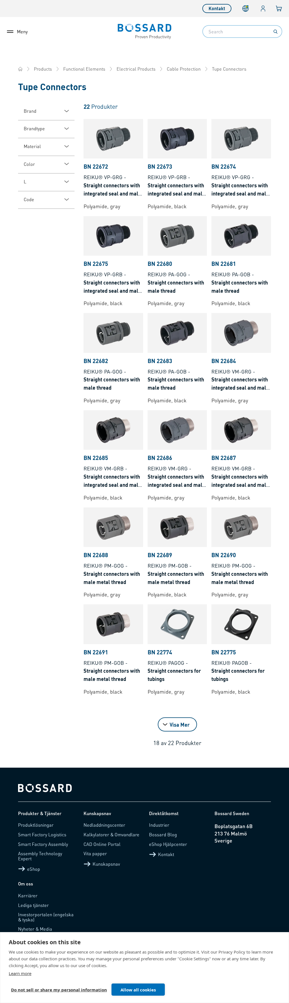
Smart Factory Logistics (42, 834)
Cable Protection (184, 69)
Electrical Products (136, 69)
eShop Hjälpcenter (168, 844)
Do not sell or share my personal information (59, 990)
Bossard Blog (163, 834)
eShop (33, 869)
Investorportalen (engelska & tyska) (46, 916)
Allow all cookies (138, 990)
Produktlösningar (36, 825)
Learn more (20, 973)
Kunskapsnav (106, 864)
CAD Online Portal (102, 844)
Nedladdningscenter (104, 825)
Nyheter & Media (35, 929)
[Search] (275, 31)
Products (43, 69)
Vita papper (95, 853)
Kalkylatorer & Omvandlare (111, 834)
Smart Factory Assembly (43, 844)
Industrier (159, 825)
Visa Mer (180, 724)
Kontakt (217, 8)
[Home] (20, 69)
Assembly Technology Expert (40, 855)
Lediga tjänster (33, 905)
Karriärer (28, 895)
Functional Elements (84, 69)
